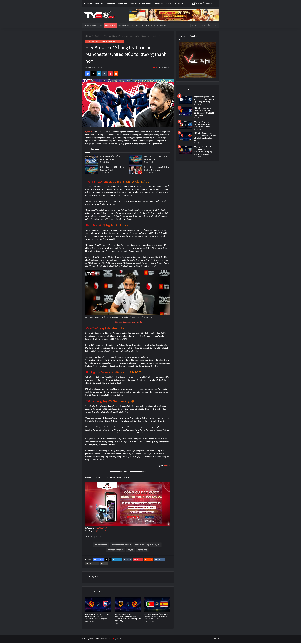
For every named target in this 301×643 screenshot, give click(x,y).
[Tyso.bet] (99, 14)
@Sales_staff (101, 531)
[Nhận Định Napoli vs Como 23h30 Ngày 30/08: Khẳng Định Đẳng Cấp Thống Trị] (185, 100)
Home (89, 36)
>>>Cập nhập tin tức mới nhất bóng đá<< (128, 322)
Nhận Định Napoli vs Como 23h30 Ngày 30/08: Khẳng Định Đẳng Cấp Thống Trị (204, 99)
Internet (167, 466)
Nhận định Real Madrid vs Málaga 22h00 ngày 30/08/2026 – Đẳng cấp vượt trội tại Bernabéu (149, 25)
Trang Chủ (87, 3)
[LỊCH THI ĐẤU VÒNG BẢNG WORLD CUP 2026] (91, 159)
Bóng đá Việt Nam (108, 41)
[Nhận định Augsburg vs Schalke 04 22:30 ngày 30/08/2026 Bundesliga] (185, 125)
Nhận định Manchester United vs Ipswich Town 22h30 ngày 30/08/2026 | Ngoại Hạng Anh (97, 616)
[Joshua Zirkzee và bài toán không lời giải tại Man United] (135, 169)
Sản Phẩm (111, 3)
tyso (131, 550)
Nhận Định (99, 3)
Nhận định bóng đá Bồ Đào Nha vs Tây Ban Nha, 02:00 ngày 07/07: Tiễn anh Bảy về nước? (156, 616)
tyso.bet (88, 132)
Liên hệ (169, 3)
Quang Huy (91, 67)
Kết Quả (158, 3)
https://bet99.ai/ (101, 528)
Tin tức (120, 41)
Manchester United (122, 544)
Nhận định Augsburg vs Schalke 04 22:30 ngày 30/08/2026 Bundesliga (203, 124)
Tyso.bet (118, 639)
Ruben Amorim (116, 550)
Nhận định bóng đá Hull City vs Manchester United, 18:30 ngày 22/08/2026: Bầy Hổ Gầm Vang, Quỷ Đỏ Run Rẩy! (128, 617)
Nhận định (96, 36)
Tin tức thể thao (92, 41)
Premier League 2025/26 (148, 544)
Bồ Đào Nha (101, 544)
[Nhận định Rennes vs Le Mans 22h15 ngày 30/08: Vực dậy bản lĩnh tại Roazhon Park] (185, 136)
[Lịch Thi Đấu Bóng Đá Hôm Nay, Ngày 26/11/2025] (135, 159)
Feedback (179, 3)
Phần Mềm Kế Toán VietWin (141, 3)
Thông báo (122, 3)
